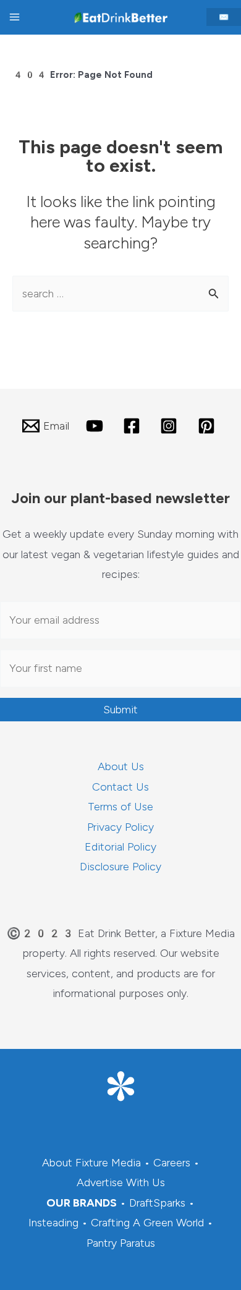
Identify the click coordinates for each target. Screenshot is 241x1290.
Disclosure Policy (120, 866)
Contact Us (120, 787)
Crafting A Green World (147, 1222)
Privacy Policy (120, 827)
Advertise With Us (121, 1182)
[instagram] (170, 426)
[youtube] (96, 426)
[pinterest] (208, 426)
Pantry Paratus (121, 1243)
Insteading (53, 1222)
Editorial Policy (120, 847)
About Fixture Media (91, 1162)
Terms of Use (120, 806)
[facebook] (133, 426)
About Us (121, 766)
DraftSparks (157, 1203)
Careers (171, 1162)
